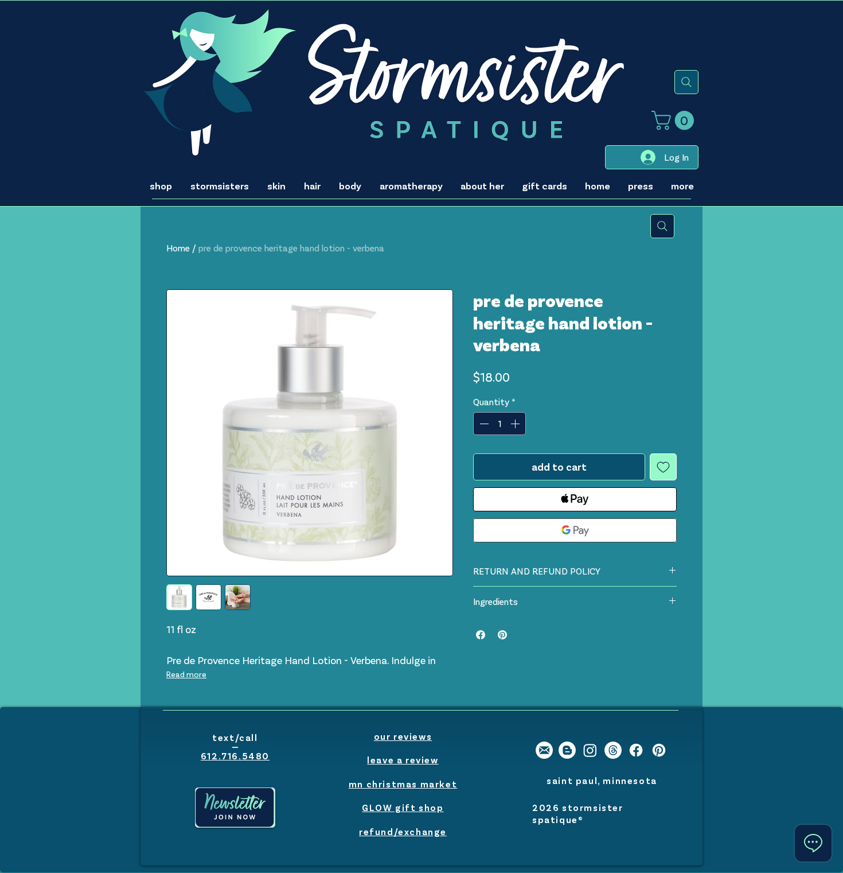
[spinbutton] (499, 423)
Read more (186, 674)
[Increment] (516, 423)
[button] (674, 120)
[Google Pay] (575, 530)
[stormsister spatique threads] (613, 750)
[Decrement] (483, 423)
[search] (686, 82)
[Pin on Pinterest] (502, 635)
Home (178, 247)
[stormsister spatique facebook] (636, 750)
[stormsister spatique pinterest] (659, 750)
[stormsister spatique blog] (567, 750)
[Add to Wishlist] (663, 466)
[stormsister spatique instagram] (590, 750)
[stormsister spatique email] (544, 750)
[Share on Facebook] (480, 635)
